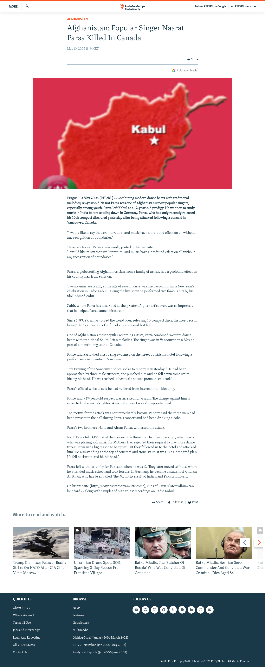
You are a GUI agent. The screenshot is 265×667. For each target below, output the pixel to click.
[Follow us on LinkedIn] (191, 609)
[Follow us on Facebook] (182, 609)
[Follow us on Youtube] (136, 609)
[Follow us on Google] (163, 609)
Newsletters (81, 623)
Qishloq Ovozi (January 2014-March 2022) (100, 637)
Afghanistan (77, 19)
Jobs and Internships (26, 630)
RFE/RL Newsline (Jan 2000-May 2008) (99, 645)
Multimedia (80, 630)
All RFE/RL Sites (24, 645)
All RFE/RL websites (243, 6)
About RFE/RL (22, 608)
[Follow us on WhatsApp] (200, 609)
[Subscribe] (209, 609)
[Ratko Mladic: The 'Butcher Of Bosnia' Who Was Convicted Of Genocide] (163, 543)
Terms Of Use (22, 623)
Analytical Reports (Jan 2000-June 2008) (100, 652)
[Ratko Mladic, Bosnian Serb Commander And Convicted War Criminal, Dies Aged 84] (224, 543)
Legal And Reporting (26, 637)
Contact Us (20, 652)
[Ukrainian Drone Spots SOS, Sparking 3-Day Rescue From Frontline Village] (102, 543)
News (76, 608)
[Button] (192, 59)
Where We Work (24, 615)
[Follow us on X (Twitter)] (173, 609)
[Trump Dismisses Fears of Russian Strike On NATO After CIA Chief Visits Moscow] (41, 543)
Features (78, 615)
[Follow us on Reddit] (145, 609)
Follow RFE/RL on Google (210, 6)
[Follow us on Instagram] (154, 609)
